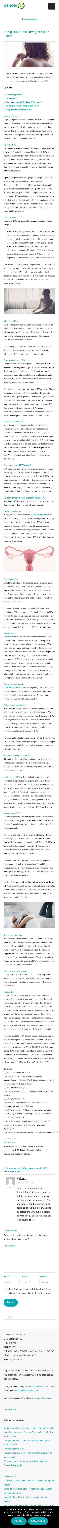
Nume (7, 1276)
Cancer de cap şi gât (13, 1465)
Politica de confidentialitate (25, 1390)
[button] (51, 6)
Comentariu (9, 1245)
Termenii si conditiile (33, 1386)
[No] (55, 1516)
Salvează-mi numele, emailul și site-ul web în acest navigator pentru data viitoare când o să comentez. (30, 1291)
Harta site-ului (10, 1409)
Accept (18, 1520)
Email (25, 1276)
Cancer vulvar (10, 1476)
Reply (9, 1187)
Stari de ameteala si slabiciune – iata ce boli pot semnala (29, 1428)
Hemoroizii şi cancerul (14, 1448)
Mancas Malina (9, 1142)
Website (42, 1276)
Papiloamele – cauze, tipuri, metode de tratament (25, 1461)
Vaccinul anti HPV (11, 777)
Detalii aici (38, 1520)
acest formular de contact (39, 1398)
